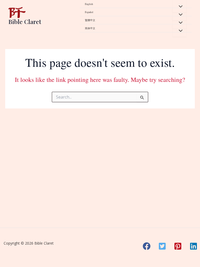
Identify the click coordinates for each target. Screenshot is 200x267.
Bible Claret (24, 21)
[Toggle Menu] (179, 6)
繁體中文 (90, 20)
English (89, 4)
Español (89, 12)
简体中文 (90, 28)
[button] (146, 246)
